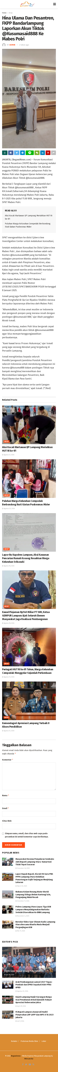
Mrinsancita (28, 1059)
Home (4, 13)
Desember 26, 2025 (23, 868)
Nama (5, 795)
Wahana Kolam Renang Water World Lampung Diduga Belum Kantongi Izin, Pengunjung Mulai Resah (33, 895)
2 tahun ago (24, 45)
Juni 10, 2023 (9, 975)
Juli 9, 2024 (20, 1021)
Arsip (11, 13)
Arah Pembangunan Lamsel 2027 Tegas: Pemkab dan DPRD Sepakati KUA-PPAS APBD (33, 985)
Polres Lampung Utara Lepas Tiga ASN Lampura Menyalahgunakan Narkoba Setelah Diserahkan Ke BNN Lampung (33, 909)
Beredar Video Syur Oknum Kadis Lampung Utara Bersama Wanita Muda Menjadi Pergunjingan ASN (35, 925)
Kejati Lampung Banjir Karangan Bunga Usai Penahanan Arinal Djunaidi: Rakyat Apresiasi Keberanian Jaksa (33, 1000)
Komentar (7, 759)
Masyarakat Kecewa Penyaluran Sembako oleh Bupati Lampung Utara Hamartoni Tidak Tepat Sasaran (34, 862)
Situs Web (7, 821)
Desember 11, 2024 (23, 901)
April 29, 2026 (21, 1006)
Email (5, 808)
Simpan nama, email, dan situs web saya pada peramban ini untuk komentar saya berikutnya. (26, 835)
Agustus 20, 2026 (9, 508)
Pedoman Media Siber (29, 1041)
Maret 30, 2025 (22, 886)
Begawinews (16, 1056)
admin (12, 45)
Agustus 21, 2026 (8, 455)
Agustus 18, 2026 (8, 566)
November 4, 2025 (23, 916)
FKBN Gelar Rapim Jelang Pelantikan (22, 971)
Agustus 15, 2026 (8, 677)
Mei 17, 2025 (21, 931)
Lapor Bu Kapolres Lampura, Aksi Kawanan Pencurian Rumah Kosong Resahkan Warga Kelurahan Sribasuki (25, 558)
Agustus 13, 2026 (8, 731)
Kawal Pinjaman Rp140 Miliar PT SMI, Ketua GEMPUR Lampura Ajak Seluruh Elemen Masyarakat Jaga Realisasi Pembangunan (26, 616)
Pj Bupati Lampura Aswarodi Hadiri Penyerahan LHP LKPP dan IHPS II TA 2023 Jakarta (34, 1015)
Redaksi (14, 1041)
